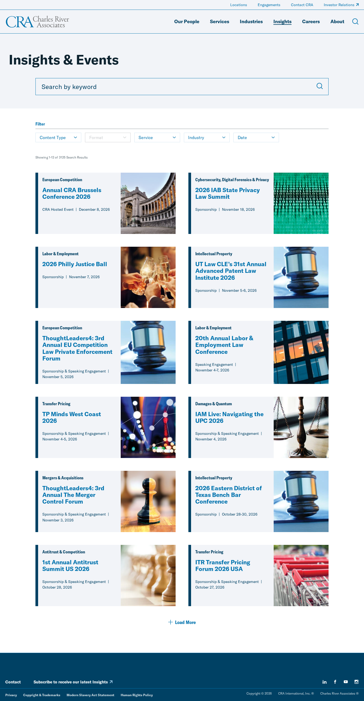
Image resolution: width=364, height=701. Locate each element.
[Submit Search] (320, 86)
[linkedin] (324, 681)
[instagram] (356, 681)
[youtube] (346, 681)
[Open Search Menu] (355, 21)
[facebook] (335, 681)
